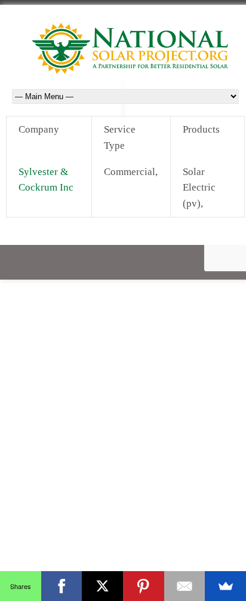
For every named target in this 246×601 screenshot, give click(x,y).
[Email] (184, 586)
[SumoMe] (225, 586)
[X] (102, 586)
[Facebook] (61, 586)
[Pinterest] (143, 586)
